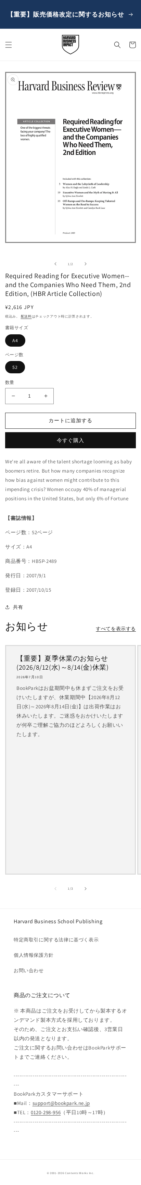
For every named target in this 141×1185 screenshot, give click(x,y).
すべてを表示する (116, 629)
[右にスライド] (85, 263)
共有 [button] (18, 607)
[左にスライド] (55, 263)
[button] (8, 44)
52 (15, 367)
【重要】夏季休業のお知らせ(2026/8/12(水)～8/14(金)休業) (62, 663)
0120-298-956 (46, 1112)
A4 (15, 340)
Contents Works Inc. (79, 1173)
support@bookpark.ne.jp (61, 1103)
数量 (9, 382)
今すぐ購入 (70, 440)
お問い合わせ (29, 970)
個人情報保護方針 (34, 955)
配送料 (26, 316)
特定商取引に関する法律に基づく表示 (56, 940)
